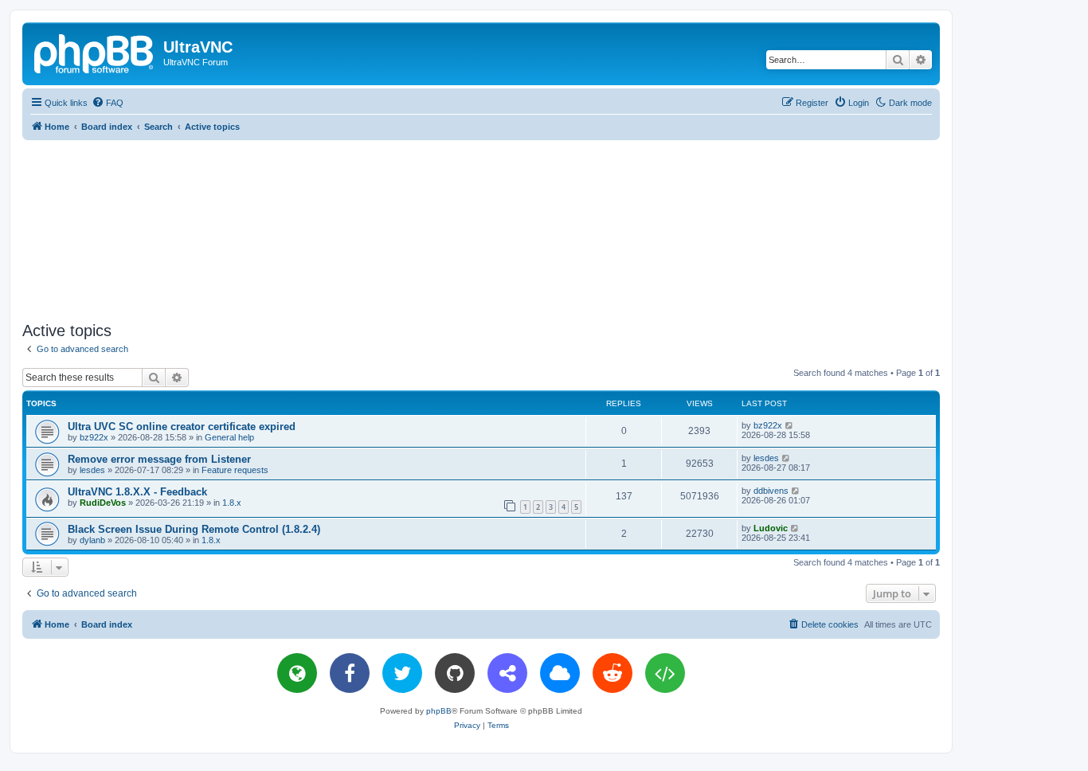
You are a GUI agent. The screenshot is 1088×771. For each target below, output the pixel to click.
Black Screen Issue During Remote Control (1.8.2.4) (194, 529)
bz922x (94, 437)
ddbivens (771, 490)
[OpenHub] (665, 673)
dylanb (92, 540)
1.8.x (231, 502)
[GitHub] (455, 673)
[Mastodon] (507, 673)
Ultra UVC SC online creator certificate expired (181, 426)
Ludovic (770, 528)
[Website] (297, 673)
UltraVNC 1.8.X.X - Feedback (137, 492)
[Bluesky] (560, 673)
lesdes (92, 470)
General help (229, 437)
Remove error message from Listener (159, 459)
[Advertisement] (481, 227)
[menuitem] (107, 102)
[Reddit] (612, 673)
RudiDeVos (103, 502)
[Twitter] (402, 673)
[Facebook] (350, 673)
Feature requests (235, 470)
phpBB (439, 710)
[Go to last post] (790, 425)
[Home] (94, 51)
